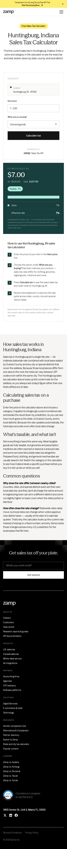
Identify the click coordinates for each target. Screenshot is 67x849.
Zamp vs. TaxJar (10, 775)
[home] (8, 12)
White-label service (12, 658)
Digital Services (10, 703)
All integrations (10, 663)
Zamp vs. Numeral (11, 771)
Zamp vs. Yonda (10, 780)
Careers (7, 617)
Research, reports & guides (15, 631)
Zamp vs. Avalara (11, 762)
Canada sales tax (11, 654)
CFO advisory (9, 685)
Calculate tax (33, 135)
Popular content (11, 748)
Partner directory (11, 735)
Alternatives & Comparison (16, 730)
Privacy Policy (31, 832)
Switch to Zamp (10, 739)
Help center (8, 627)
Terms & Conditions (12, 832)
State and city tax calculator (16, 744)
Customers (8, 622)
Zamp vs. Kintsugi (11, 766)
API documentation (12, 636)
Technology (8, 712)
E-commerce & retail (12, 708)
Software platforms (12, 690)
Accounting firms (11, 676)
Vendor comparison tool (14, 726)
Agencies (7, 681)
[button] (61, 12)
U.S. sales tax (9, 649)
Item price (12, 101)
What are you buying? (17, 117)
